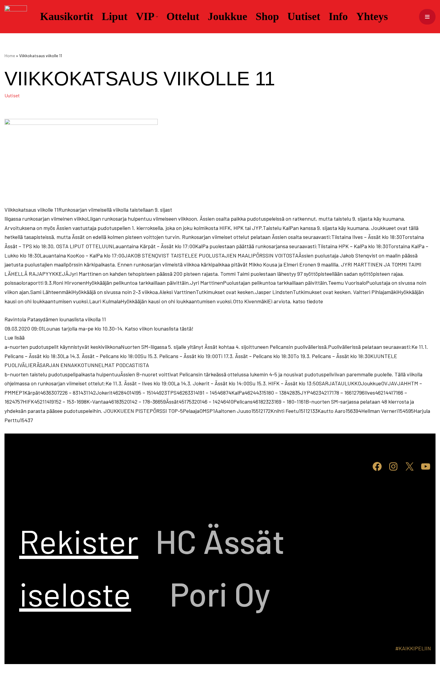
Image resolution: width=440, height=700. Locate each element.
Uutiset (303, 16)
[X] (409, 466)
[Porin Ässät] (17, 16)
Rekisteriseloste (78, 567)
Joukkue (227, 16)
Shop (267, 16)
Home (9, 55)
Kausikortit (66, 16)
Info (338, 16)
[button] (157, 17)
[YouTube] (425, 466)
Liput (115, 16)
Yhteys (372, 16)
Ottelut (182, 16)
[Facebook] (377, 466)
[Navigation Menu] (427, 17)
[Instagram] (393, 466)
